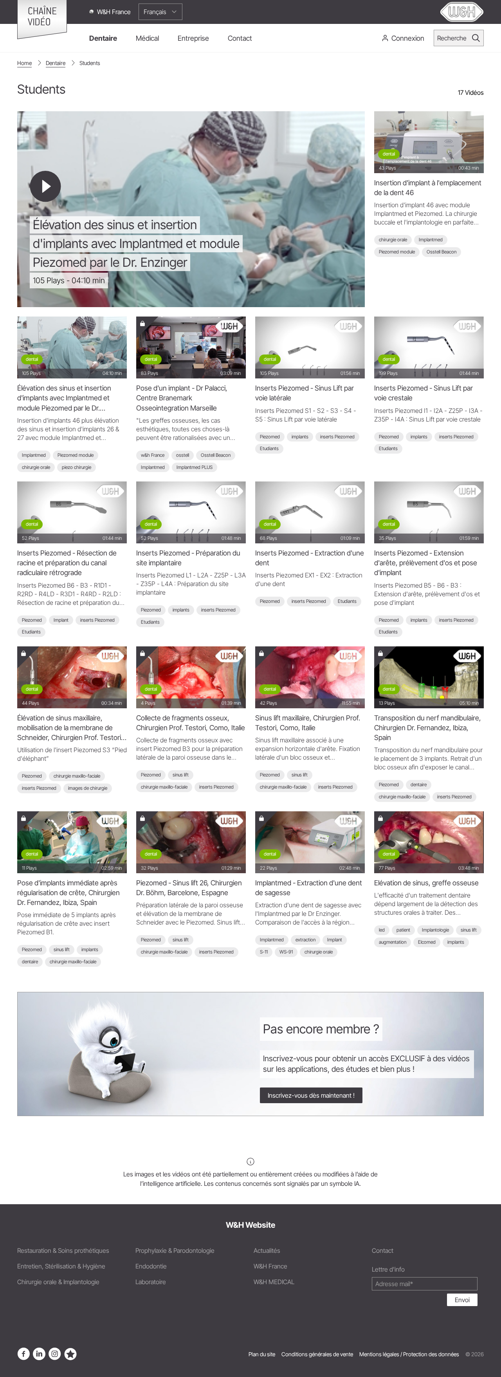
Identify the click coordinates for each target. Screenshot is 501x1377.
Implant (61, 620)
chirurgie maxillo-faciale (77, 776)
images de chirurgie (87, 788)
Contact (382, 1250)
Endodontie (151, 1266)
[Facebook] (23, 1354)
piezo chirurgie (76, 467)
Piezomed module (397, 252)
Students (89, 63)
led (382, 930)
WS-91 (286, 952)
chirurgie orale (393, 239)
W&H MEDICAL (274, 1282)
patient (403, 930)
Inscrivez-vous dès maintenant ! (311, 1095)
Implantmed (431, 239)
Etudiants (269, 448)
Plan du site (262, 1354)
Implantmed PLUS (195, 467)
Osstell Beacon (441, 252)
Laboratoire (150, 1282)
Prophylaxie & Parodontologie (174, 1250)
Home (24, 63)
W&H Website (250, 1225)
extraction (305, 940)
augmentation (392, 942)
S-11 (264, 952)
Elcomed (427, 942)
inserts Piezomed (337, 437)
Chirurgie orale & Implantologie (58, 1282)
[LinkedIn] (39, 1354)
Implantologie (435, 930)
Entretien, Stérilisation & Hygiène (61, 1266)
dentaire (419, 784)
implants (300, 437)
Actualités (267, 1250)
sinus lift (181, 775)
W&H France (114, 12)
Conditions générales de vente (317, 1354)
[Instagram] (55, 1354)
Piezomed (270, 437)
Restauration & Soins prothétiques (63, 1250)
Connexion (407, 38)
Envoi (462, 1300)
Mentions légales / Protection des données (409, 1354)
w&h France (152, 455)
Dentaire (55, 63)
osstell (182, 455)
